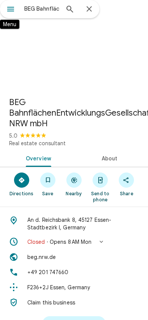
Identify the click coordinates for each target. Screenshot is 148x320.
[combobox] (41, 8)
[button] (74, 241)
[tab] (37, 158)
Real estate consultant (37, 143)
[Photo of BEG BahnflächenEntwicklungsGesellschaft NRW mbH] (74, 45)
